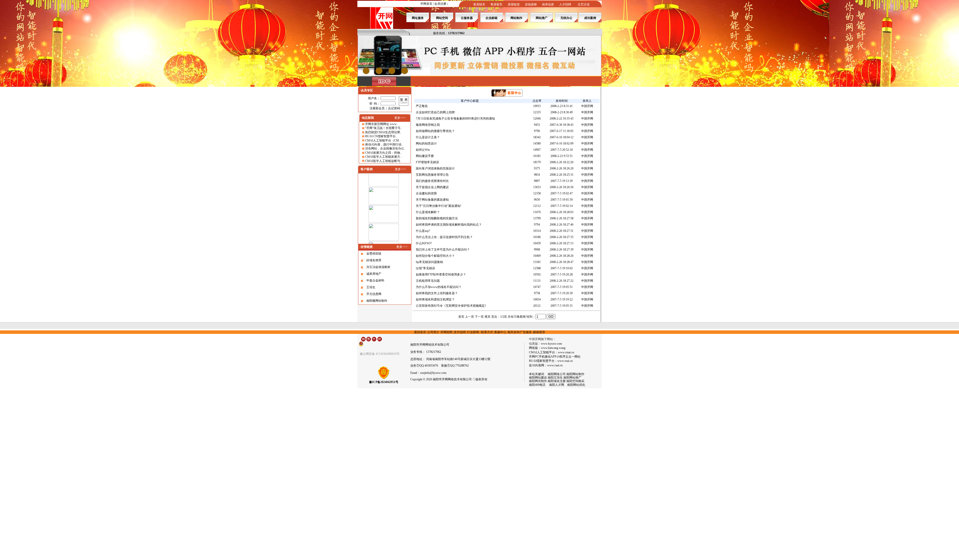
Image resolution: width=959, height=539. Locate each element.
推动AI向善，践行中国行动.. (384, 144)
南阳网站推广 (572, 377)
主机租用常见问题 (428, 280)
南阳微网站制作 (376, 300)
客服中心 (500, 332)
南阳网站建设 (538, 377)
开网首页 (426, 3)
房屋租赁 (514, 4)
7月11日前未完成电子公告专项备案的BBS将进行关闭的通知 (455, 118)
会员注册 (440, 3)
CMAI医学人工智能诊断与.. (383, 161)
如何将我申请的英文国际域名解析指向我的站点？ (449, 224)
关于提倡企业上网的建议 (432, 187)
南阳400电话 (537, 385)
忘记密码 (394, 108)
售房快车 (479, 4)
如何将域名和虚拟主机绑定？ (435, 299)
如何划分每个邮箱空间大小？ (435, 256)
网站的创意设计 (426, 143)
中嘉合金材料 (375, 280)
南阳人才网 (555, 385)
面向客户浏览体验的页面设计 (435, 168)
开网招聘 (447, 332)
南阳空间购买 (575, 381)
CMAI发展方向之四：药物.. (383, 152)
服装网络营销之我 (428, 125)
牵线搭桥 (531, 4)
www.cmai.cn (566, 352)
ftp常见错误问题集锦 (429, 262)
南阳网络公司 (557, 374)
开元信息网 (373, 294)
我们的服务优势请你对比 (432, 181)
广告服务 (526, 332)
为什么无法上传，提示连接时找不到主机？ (444, 237)
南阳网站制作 (575, 374)
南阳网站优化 (576, 385)
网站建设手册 (425, 156)
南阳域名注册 (557, 381)
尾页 (487, 316)
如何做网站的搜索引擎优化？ (435, 131)
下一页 (479, 316)
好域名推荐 (373, 260)
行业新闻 (473, 332)
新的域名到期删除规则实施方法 (437, 218)
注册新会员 (377, 108)
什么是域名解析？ (428, 212)
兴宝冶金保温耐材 (378, 267)
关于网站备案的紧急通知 (432, 199)
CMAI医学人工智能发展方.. (383, 156)
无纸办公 (566, 18)
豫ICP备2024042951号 (383, 382)
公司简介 (433, 332)
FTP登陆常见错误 (427, 162)
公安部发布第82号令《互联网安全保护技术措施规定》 (452, 305)
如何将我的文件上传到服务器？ (437, 293)
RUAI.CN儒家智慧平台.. (381, 136)
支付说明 (460, 332)
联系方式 (487, 332)
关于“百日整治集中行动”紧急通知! (438, 206)
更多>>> (400, 118)
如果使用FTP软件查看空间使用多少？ (441, 274)
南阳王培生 (555, 377)
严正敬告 (422, 106)
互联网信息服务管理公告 (432, 174)
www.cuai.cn (555, 365)
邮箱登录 (539, 332)
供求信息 (548, 4)
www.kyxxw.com (551, 343)
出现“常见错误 (425, 268)
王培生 (370, 287)
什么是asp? (423, 231)
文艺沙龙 (584, 4)
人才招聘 (565, 4)
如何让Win (423, 149)
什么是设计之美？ (428, 137)
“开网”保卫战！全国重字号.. (383, 128)
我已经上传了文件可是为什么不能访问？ (443, 249)
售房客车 (496, 4)
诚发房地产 (373, 273)
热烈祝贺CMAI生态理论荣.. (383, 132)
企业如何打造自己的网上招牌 (435, 112)
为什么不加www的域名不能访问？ (439, 287)
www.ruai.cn (565, 361)
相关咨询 (513, 332)
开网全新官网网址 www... (382, 124)
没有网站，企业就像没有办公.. (385, 148)
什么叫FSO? (424, 243)
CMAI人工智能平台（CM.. (382, 140)
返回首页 (420, 332)
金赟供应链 (373, 253)
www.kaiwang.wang (553, 348)
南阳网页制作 (538, 381)
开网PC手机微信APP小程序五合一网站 (554, 356)
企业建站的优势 (426, 193)
